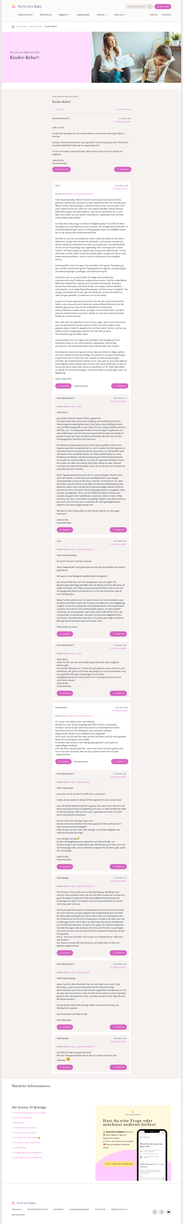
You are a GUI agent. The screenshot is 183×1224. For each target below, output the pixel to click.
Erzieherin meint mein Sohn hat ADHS (31, 1113)
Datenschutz (100, 1209)
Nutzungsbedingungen (79, 1209)
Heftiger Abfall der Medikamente (28, 1152)
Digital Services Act (119, 1209)
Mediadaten (59, 1209)
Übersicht (59, 109)
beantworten (63, 169)
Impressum (16, 1209)
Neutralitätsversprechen (37, 1209)
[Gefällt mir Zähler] (122, 169)
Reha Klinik (19, 1123)
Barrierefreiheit (18, 1215)
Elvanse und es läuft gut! (25, 1132)
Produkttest (166, 14)
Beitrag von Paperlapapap (78, 782)
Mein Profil (164, 6)
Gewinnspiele (83, 14)
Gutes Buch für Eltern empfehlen (28, 1157)
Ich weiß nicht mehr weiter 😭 (27, 1137)
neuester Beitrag (124, 109)
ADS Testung (20, 1147)
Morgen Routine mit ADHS (26, 1127)
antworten (65, 386)
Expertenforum (25, 14)
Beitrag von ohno (74, 406)
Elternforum (46, 14)
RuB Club (154, 14)
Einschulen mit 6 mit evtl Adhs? (28, 1142)
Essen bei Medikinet (23, 1118)
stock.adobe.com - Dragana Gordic (169, 80)
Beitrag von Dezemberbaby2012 (80, 194)
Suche (150, 6)
